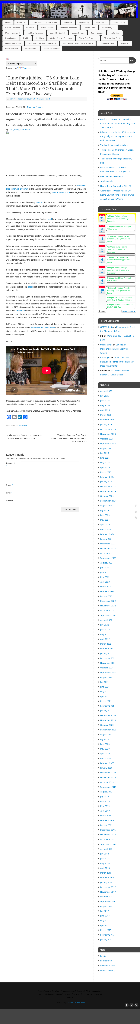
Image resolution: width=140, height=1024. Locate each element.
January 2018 (106, 882)
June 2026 (105, 400)
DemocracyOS (108, 28)
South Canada (106, 181)
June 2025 (105, 457)
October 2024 (107, 496)
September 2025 (108, 443)
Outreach (30, 28)
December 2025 (108, 429)
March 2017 (105, 930)
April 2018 (105, 868)
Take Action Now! (107, 43)
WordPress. (80, 1003)
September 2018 (108, 844)
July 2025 (104, 453)
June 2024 (105, 515)
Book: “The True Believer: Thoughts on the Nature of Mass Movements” (117, 361)
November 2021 (108, 662)
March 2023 (105, 586)
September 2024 (108, 500)
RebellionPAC (31, 48)
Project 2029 (101, 22)
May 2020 (105, 748)
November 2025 (108, 434)
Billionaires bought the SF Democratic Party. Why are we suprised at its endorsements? (117, 136)
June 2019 (105, 801)
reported (39, 202)
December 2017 (108, 887)
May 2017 (105, 920)
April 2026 (105, 410)
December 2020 (108, 715)
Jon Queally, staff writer (19, 129)
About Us (21, 22)
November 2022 (108, 605)
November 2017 (108, 891)
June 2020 (105, 744)
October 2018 (107, 839)
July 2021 (104, 682)
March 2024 (105, 529)
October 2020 (107, 725)
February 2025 (107, 476)
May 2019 (105, 806)
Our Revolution (11, 48)
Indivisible (68, 22)
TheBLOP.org (119, 22)
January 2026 (106, 424)
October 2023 (107, 553)
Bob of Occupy (97, 33)
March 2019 (105, 815)
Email (9, 493)
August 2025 (106, 448)
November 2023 (108, 548)
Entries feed (106, 960)
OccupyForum (78, 33)
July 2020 (104, 739)
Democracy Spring (13, 43)
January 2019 (106, 825)
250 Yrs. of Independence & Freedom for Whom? (114, 348)
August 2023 (106, 562)
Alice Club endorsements (111, 176)
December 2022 (108, 600)
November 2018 (108, 834)
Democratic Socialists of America (42, 43)
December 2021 (108, 658)
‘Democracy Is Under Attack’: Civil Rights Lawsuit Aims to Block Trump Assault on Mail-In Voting (117, 194)
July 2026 (104, 395)
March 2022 (105, 643)
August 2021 (106, 677)
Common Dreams (35, 107)
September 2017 (108, 901)
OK (131, 60)
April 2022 (105, 639)
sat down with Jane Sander (43, 328)
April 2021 (105, 696)
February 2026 (107, 419)
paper (30, 287)
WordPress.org (107, 970)
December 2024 (108, 486)
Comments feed (107, 965)
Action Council (47, 28)
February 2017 (107, 934)
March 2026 (105, 414)
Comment (9, 464)
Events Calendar (12, 28)
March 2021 (105, 701)
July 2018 (104, 853)
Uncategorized (43, 99)
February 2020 (107, 763)
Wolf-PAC (125, 43)
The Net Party (89, 28)
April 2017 (105, 925)
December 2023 (108, 543)
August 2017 (106, 906)
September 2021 (108, 672)
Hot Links (40, 38)
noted (49, 219)
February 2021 (107, 705)
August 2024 (106, 505)
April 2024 (105, 524)
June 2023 (105, 572)
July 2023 (104, 567)
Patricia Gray (11, 38)
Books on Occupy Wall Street (44, 22)
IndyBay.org (84, 22)
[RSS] (136, 6)
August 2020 (106, 734)
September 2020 (108, 729)
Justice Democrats (51, 48)
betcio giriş (105, 357)
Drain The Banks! (57, 33)
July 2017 (104, 911)
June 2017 (105, 915)
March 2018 (105, 872)
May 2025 (105, 462)
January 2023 (106, 596)
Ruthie (26, 38)
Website (9, 501)
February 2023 (107, 591)
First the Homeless (35, 33)
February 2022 (107, 648)
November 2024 (108, 491)
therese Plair (106, 344)
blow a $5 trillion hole (61, 192)
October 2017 (107, 896)
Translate (26, 68)
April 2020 (105, 753)
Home (8, 22)
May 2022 (105, 634)
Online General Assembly (61, 38)
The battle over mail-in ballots (114, 145)
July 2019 (104, 796)
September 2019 (108, 787)
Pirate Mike (115, 33)
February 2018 (107, 877)
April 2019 (105, 810)
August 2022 (106, 620)
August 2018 (106, 849)
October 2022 (107, 610)
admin (12, 99)
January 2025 (106, 481)
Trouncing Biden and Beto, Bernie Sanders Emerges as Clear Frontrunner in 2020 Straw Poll (68, 438)
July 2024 (104, 510)
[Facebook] (126, 6)
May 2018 (105, 863)
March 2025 (105, 472)
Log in (103, 955)
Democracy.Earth (12, 33)
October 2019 (107, 782)
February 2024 (107, 534)
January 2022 (106, 653)
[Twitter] (131, 6)
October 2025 (107, 438)
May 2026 (105, 405)
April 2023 (105, 581)
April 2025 (105, 467)
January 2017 (106, 939)
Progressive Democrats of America (78, 43)
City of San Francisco (88, 38)
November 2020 (108, 720)
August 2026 (106, 391)
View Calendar (128, 311)
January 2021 (106, 710)
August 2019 (106, 791)
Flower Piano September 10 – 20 (115, 186)
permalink (23, 426)
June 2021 (105, 686)
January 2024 (106, 538)
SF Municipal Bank (112, 38)
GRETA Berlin (106, 327)
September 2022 (108, 615)
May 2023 (105, 577)
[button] (102, 311)
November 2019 (108, 777)
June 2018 (105, 858)
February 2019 (107, 820)
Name (9, 485)
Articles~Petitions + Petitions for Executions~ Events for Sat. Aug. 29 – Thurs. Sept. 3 (117, 123)
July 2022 (104, 624)
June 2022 (105, 629)
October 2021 (107, 667)
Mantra (70, 1003)
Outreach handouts (68, 28)
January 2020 (106, 767)
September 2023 (108, 558)
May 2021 (105, 691)
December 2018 (108, 829)
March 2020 (105, 758)
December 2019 (108, 772)
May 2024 (105, 519)
